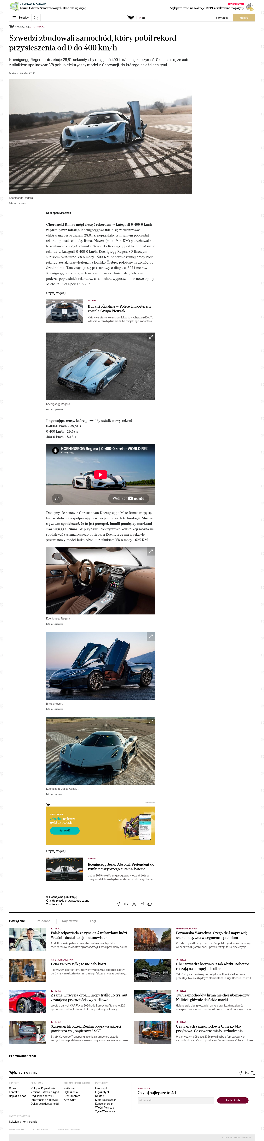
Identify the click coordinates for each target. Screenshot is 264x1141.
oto (142, 18)
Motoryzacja (23, 26)
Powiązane (17, 921)
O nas (12, 1088)
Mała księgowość (105, 1099)
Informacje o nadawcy (44, 1099)
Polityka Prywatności (43, 1088)
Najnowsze (70, 921)
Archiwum (70, 1099)
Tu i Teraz (38, 26)
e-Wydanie (221, 17)
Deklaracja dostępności (45, 1103)
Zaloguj (244, 17)
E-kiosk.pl (101, 1088)
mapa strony (16, 1129)
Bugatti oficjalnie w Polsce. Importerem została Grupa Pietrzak (119, 308)
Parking (92, 859)
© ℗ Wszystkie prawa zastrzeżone (67, 900)
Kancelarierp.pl (104, 1103)
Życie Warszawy (105, 1111)
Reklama (69, 1088)
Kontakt (14, 1092)
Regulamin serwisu (42, 1096)
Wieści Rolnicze (104, 1107)
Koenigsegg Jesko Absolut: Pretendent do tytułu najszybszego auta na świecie (121, 866)
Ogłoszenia (71, 1092)
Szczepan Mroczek (58, 212)
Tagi (93, 921)
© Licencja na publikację (61, 897)
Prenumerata (72, 1096)
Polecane (43, 921)
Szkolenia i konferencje (23, 1121)
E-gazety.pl (102, 1092)
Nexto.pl (100, 1096)
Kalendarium (40, 1129)
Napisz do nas (17, 1096)
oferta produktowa (68, 1129)
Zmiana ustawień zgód (45, 1092)
